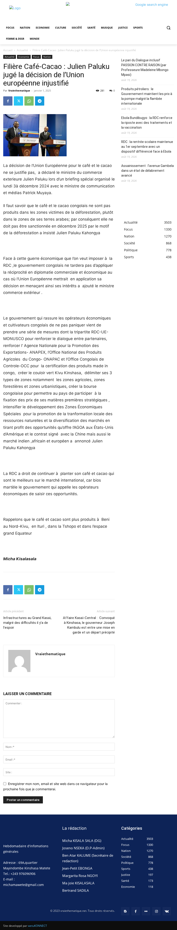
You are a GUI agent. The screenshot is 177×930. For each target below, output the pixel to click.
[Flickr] (146, 911)
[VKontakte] (167, 911)
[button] (168, 27)
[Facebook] (7, 101)
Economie (23, 56)
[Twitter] (18, 101)
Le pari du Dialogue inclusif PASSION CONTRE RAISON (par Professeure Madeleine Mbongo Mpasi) (144, 67)
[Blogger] (125, 911)
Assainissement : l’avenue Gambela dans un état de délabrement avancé (147, 170)
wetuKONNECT (37, 926)
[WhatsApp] (29, 101)
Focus (36, 56)
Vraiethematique (19, 90)
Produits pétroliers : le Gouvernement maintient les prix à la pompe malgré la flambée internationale (146, 96)
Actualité (22, 50)
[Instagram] (156, 911)
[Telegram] (39, 101)
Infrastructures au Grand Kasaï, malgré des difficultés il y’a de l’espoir (27, 623)
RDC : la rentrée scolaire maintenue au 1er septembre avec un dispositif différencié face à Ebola (147, 146)
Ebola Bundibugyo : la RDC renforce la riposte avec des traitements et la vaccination (146, 122)
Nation (47, 56)
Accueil (7, 50)
